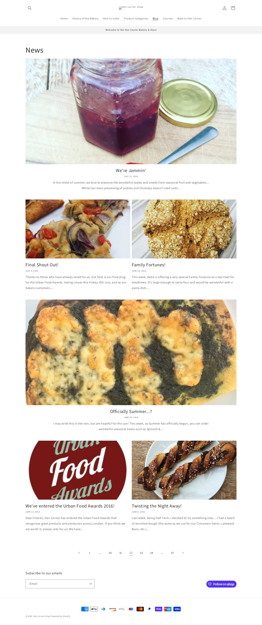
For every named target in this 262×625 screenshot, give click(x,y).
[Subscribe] (90, 583)
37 (172, 553)
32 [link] (131, 553)
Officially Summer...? (131, 411)
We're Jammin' (131, 170)
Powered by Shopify (60, 616)
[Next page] (183, 553)
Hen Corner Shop (41, 616)
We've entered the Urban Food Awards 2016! (70, 506)
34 (151, 553)
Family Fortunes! (149, 265)
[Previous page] (79, 553)
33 (141, 553)
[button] (30, 8)
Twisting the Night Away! (157, 506)
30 (110, 553)
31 (120, 553)
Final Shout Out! (42, 265)
